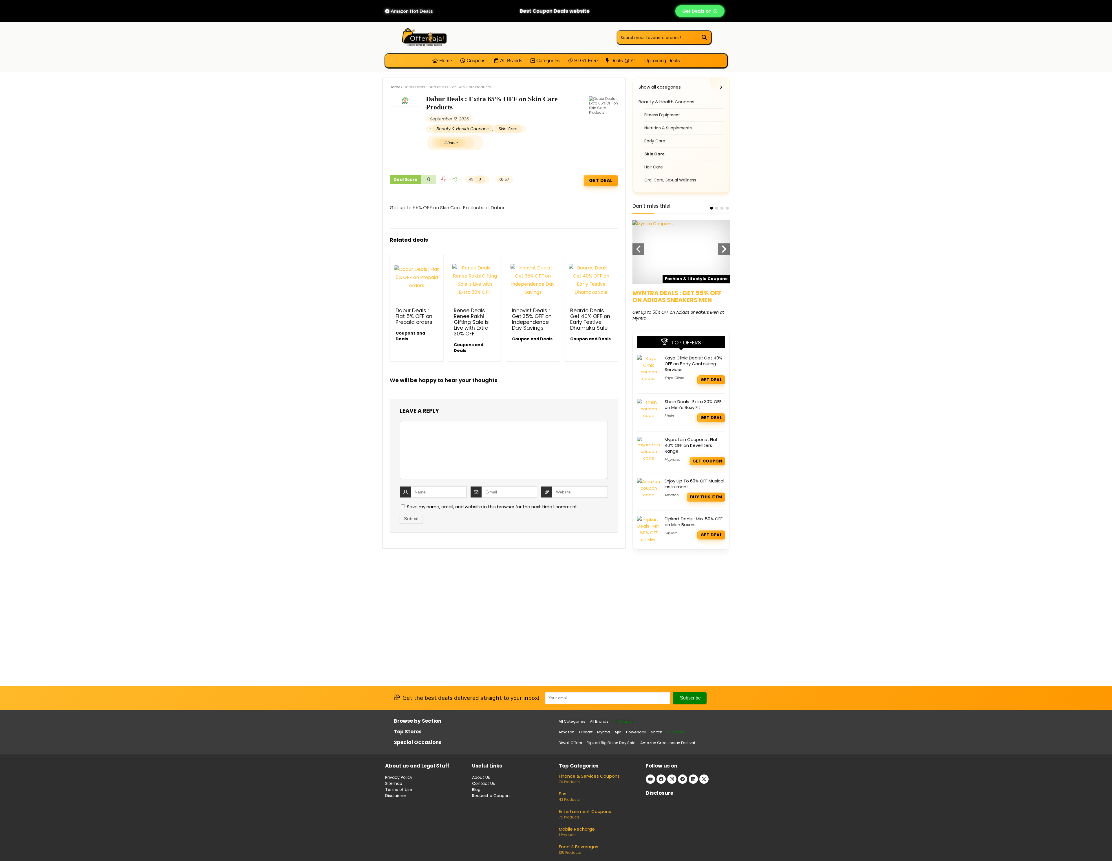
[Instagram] (671, 779)
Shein (669, 415)
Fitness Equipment (662, 115)
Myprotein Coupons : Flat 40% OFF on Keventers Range (691, 445)
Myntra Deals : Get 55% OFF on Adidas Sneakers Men (676, 296)
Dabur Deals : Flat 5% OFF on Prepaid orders (414, 316)
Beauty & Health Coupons (462, 129)
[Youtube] (650, 779)
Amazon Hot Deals (411, 11)
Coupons (475, 60)
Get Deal (601, 180)
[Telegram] (682, 779)
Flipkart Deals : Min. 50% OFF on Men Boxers (694, 522)
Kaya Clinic (674, 377)
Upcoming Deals (662, 60)
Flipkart (671, 532)
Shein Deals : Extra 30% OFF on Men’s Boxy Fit (693, 404)
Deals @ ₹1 (622, 60)
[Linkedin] (693, 779)
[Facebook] (661, 779)
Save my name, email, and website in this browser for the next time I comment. (492, 507)
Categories (547, 60)
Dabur (452, 142)
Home (445, 60)
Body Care (654, 141)
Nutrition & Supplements (668, 128)
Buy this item (706, 497)
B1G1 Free (585, 60)
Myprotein (673, 459)
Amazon (672, 495)
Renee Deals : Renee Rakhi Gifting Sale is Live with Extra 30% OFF (471, 322)
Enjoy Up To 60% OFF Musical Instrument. (694, 484)
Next (724, 249)
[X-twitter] (704, 779)
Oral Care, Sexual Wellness (670, 180)
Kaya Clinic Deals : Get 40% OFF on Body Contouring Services (694, 363)
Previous (638, 249)
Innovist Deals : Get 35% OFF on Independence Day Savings (532, 319)
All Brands (510, 60)
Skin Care (508, 129)
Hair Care (653, 167)
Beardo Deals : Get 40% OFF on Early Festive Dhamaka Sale (590, 319)
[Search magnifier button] (704, 37)
